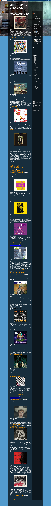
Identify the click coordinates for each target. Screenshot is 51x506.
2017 (34, 91)
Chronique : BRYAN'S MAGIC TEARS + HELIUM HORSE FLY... (37, 84)
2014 (34, 94)
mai (34, 71)
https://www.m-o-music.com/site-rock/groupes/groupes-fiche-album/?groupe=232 (18, 375)
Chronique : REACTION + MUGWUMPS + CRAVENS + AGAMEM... (37, 77)
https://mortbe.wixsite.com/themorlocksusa (14, 398)
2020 (34, 62)
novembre (35, 65)
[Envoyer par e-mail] (24, 172)
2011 (34, 97)
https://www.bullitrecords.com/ (13, 474)
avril (34, 72)
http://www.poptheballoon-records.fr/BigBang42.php (16, 167)
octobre (35, 66)
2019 (34, 63)
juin (34, 70)
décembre (35, 64)
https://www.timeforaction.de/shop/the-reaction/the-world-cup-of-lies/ (17, 37)
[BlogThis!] (25, 172)
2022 (34, 60)
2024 (34, 58)
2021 (34, 61)
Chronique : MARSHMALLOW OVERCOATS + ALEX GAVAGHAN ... (37, 81)
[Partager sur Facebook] (25, 399)
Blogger (29, 503)
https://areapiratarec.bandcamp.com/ (18, 308)
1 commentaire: (20, 399)
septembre (35, 67)
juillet (35, 69)
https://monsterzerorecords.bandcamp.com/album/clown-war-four (17, 60)
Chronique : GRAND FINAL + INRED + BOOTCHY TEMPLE (37, 86)
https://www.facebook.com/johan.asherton (15, 166)
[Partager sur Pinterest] (27, 172)
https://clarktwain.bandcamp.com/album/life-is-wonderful (16, 354)
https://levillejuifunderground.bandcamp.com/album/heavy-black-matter (17, 427)
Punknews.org (35, 17)
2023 (34, 59)
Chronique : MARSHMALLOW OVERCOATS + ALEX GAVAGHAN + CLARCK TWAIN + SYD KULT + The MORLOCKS (19, 278)
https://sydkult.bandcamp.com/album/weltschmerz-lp (15, 376)
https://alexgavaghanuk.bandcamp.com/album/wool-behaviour (16, 330)
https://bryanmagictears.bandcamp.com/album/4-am (15, 424)
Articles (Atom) (14, 499)
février (35, 74)
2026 (34, 56)
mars (35, 73)
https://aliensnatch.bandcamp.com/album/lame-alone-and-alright (17, 269)
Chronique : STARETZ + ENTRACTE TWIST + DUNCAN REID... (37, 79)
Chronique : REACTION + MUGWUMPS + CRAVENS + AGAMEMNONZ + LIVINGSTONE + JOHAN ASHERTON (20, 14)
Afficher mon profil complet (36, 110)
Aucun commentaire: (20, 172)
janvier (35, 75)
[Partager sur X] (26, 172)
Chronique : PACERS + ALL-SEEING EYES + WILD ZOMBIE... (37, 88)
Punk (34, 13)
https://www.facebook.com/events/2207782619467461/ (17, 165)
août (35, 68)
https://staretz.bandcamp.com (13, 200)
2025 (34, 57)
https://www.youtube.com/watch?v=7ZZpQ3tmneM (15, 38)
